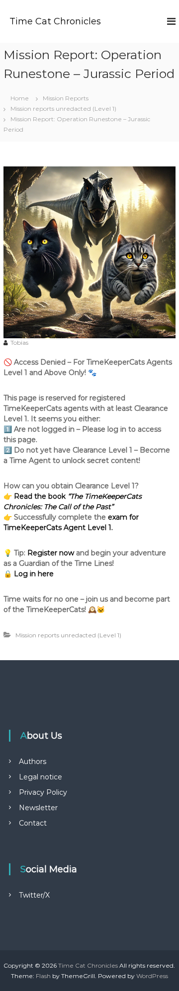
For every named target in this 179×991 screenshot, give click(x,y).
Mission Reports (66, 98)
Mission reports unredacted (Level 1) (63, 108)
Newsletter (38, 807)
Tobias (19, 342)
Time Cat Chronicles (55, 21)
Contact (33, 823)
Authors (32, 761)
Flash (43, 976)
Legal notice (40, 776)
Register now (50, 552)
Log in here (34, 573)
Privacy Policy (43, 792)
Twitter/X (34, 895)
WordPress (152, 976)
